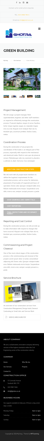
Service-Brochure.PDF (17, 317)
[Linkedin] (20, 2)
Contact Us (7, 371)
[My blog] (18, 33)
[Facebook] (16, 2)
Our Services (8, 367)
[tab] (22, 169)
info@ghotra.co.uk (14, 391)
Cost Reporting (14, 206)
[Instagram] (23, 2)
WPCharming (35, 434)
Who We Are (26, 362)
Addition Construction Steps (20, 169)
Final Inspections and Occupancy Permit (22, 213)
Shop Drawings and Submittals (21, 200)
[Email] (27, 2)
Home (6, 362)
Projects (24, 367)
